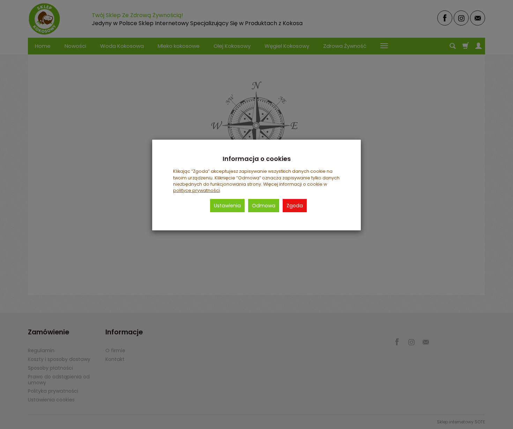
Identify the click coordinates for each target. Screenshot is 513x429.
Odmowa (263, 205)
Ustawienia (227, 205)
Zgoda (295, 205)
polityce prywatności (196, 190)
